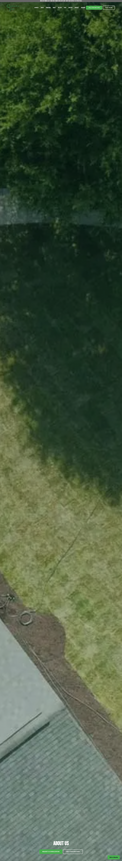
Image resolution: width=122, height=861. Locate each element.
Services (36, 7)
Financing (48, 7)
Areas (42, 7)
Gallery (60, 7)
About (54, 7)
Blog (65, 7)
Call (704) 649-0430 (94, 7)
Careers (70, 7)
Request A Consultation (50, 851)
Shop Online (108, 7)
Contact (77, 7)
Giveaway (83, 7)
